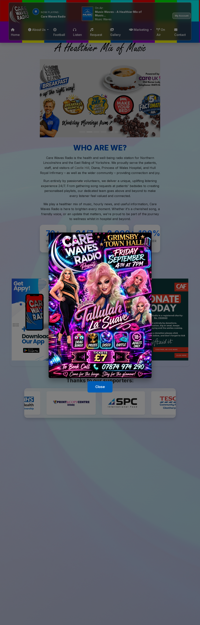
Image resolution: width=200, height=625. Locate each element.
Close (100, 387)
